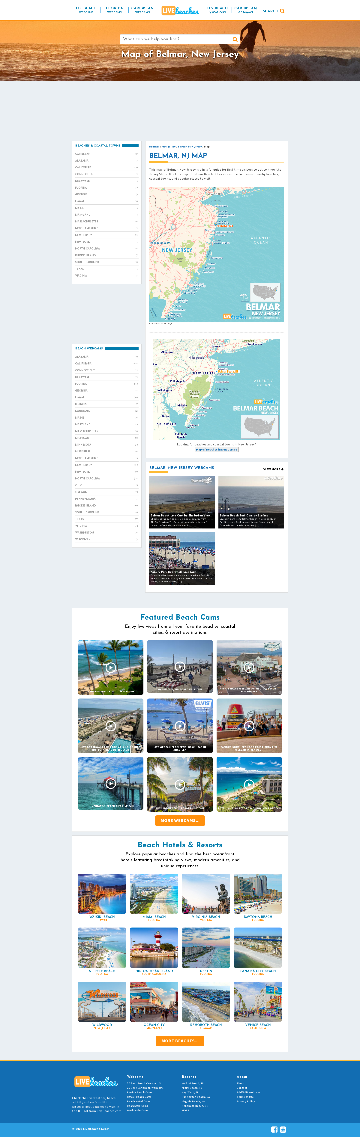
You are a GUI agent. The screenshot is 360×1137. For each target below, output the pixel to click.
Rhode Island (107, 255)
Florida (107, 188)
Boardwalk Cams (137, 1106)
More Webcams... (180, 820)
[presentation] (216, 449)
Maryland (107, 215)
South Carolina (107, 262)
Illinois (107, 404)
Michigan (107, 438)
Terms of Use (245, 1097)
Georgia (107, 194)
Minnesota (107, 445)
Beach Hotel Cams (138, 1101)
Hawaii (107, 201)
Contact (242, 1088)
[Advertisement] (180, 111)
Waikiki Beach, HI (193, 1083)
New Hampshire (107, 228)
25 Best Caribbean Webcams (145, 1088)
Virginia (107, 275)
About (241, 1083)
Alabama (107, 161)
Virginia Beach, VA (193, 1101)
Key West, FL (190, 1092)
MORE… (187, 1110)
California (107, 167)
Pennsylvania (107, 499)
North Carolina (107, 248)
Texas (107, 269)
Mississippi (107, 451)
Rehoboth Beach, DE (195, 1106)
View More (272, 469)
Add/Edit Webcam (248, 1092)
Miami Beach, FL (192, 1088)
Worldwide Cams (137, 1110)
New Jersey (107, 235)
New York (107, 242)
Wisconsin (107, 539)
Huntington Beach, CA (196, 1097)
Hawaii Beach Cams (139, 1097)
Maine (107, 208)
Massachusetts (107, 221)
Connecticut (107, 174)
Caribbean (107, 154)
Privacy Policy (246, 1101)
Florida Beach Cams (139, 1092)
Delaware (107, 181)
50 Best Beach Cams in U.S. (144, 1083)
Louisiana (107, 411)
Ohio (107, 485)
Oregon (107, 492)
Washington (107, 532)
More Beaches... (180, 1041)
